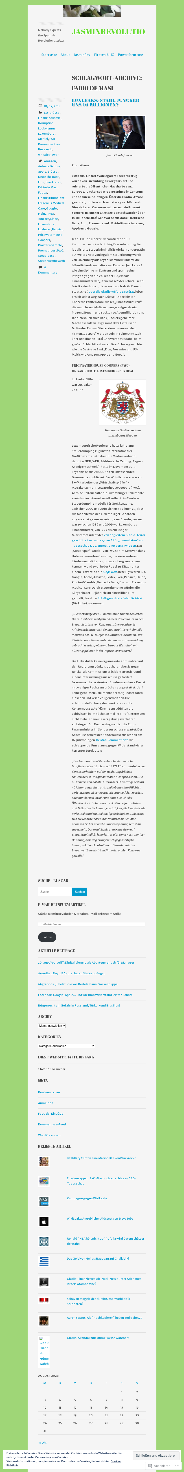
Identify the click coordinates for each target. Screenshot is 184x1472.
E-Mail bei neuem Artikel (61, 904)
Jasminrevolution (111, 31)
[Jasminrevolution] (92, 11)
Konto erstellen (49, 1092)
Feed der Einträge (51, 1114)
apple (42, 172)
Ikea (51, 214)
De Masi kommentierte (112, 740)
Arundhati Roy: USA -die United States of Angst (71, 973)
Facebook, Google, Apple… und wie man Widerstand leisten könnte (85, 995)
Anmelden (45, 1103)
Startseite (49, 55)
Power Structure (130, 55)
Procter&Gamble (50, 245)
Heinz (42, 214)
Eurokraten (53, 182)
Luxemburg (46, 134)
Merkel (43, 139)
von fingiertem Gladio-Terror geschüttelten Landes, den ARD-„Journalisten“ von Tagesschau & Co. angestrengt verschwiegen (108, 540)
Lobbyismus (46, 128)
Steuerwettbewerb (51, 261)
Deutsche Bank (48, 177)
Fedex (42, 192)
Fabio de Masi (47, 187)
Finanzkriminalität (51, 198)
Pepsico (57, 229)
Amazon (50, 161)
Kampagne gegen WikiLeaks (87, 1198)
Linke (54, 219)
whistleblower (48, 155)
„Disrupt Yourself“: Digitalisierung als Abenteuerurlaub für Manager (86, 962)
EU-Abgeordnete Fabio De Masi (120, 598)
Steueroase (46, 256)
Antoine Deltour (49, 166)
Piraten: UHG (104, 55)
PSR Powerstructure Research (49, 144)
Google (51, 208)
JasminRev (82, 55)
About (65, 55)
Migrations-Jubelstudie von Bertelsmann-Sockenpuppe (78, 984)
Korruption (45, 123)
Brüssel (53, 172)
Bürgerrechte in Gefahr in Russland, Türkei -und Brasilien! (79, 1005)
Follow (47, 937)
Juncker (43, 219)
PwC (60, 250)
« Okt (42, 1443)
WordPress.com (49, 1135)
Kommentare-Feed (52, 1124)
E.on (41, 182)
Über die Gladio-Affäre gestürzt (111, 292)
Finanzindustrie (49, 118)
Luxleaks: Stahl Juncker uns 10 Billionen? (106, 102)
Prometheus (47, 250)
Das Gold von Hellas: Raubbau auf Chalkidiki (98, 1258)
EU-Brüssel (52, 113)
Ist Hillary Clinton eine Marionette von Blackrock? (101, 1158)
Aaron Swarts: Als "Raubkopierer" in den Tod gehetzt (104, 1318)
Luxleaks (44, 229)
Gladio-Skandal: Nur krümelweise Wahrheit (98, 1338)
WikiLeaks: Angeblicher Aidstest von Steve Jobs (100, 1218)
